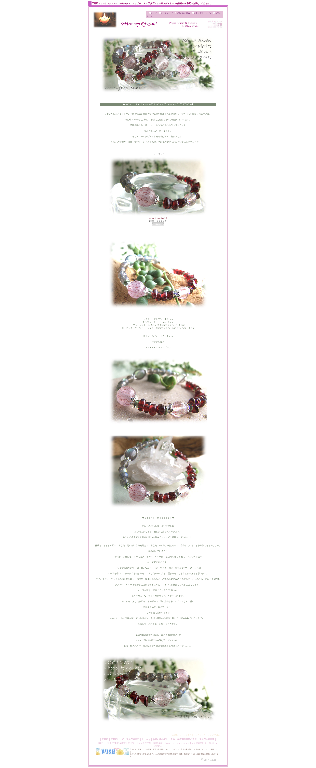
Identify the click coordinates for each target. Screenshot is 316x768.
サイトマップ (167, 13)
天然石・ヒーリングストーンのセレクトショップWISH (197, 735)
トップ (154, 13)
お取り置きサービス (202, 13)
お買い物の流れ (183, 13)
